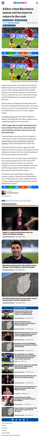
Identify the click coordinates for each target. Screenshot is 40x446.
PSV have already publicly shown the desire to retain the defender (19, 141)
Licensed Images (6, 433)
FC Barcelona (9, 200)
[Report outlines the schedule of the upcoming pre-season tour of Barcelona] (8, 412)
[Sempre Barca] (20, 4)
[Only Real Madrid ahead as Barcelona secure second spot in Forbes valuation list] (20, 285)
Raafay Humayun (18, 404)
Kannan (16, 361)
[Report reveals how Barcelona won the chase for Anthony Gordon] (20, 219)
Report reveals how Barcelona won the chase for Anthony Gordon (18, 233)
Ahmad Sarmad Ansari (14, 23)
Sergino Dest (27, 200)
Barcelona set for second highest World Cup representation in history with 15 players (26, 345)
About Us (4, 425)
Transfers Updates (20, 20)
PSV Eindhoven (18, 200)
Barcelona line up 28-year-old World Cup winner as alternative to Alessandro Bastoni (26, 366)
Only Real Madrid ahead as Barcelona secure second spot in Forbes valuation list (20, 299)
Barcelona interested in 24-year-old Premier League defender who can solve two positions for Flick (26, 334)
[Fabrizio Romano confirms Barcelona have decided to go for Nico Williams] (8, 401)
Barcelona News (8, 20)
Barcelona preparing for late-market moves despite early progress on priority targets (20, 266)
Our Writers (4, 430)
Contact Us (4, 428)
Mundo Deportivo (10, 117)
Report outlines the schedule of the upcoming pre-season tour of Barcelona (26, 409)
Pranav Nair (17, 393)
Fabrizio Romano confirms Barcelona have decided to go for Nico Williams (25, 399)
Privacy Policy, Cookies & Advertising (11, 435)
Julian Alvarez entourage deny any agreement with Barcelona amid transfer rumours (26, 388)
